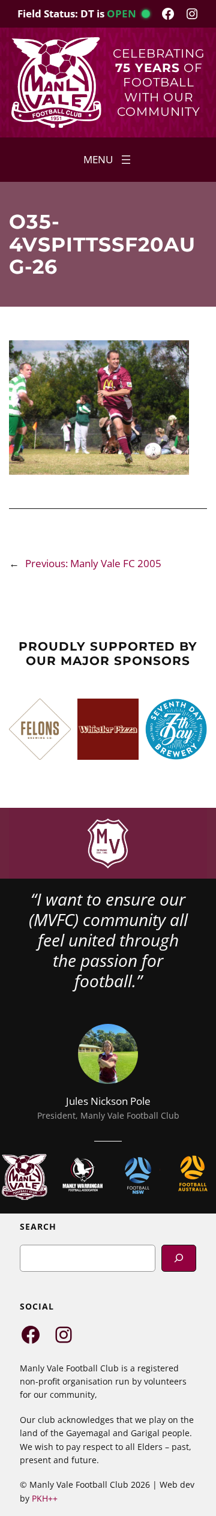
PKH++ (45, 1498)
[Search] (178, 1258)
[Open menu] (108, 159)
